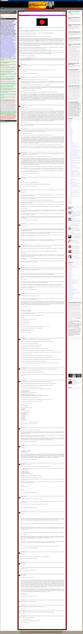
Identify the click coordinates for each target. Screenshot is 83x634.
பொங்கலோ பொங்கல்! (72, 178)
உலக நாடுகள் (69, 269)
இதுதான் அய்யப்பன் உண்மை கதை (75, 245)
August (70, 134)
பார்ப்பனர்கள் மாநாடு (72, 181)
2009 (69, 202)
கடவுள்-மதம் (69, 270)
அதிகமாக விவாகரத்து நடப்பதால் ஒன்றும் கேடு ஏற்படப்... (75, 156)
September (71, 133)
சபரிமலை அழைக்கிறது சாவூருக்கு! (73, 184)
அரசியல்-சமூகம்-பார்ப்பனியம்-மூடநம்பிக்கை (72, 267)
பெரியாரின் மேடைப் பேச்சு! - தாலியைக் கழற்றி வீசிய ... (75, 183)
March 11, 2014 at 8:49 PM (23, 624)
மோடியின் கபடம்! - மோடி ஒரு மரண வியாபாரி (74, 191)
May (70, 137)
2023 (69, 119)
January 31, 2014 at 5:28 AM (24, 549)
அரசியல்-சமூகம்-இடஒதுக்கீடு (71, 266)
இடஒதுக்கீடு (69, 268)
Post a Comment (21, 626)
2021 (69, 121)
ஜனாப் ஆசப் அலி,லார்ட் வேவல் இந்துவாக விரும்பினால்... (75, 190)
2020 (69, 122)
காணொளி (69, 273)
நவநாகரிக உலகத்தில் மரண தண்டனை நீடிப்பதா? (75, 155)
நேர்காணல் (69, 276)
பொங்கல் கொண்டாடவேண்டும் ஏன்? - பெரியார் (74, 180)
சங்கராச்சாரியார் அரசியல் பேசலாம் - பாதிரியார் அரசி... (75, 173)
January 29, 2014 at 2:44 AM (24, 102)
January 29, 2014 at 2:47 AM (24, 187)
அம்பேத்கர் (69, 264)
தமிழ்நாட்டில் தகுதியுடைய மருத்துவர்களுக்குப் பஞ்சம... (75, 174)
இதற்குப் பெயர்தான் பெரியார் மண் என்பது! (74, 153)
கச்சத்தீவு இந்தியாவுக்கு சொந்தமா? (24, 15)
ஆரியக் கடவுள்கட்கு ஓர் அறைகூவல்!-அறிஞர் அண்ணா (75, 157)
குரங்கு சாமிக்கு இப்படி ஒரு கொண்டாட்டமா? (74, 182)
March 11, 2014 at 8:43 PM (23, 613)
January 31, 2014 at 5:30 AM (24, 597)
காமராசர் (69, 274)
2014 (69, 129)
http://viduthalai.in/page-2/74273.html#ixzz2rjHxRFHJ (28, 55)
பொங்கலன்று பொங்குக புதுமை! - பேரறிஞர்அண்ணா (75, 175)
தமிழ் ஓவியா (32, 2)
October (71, 132)
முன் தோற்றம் (2, 17)
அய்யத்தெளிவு (69, 265)
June (70, 136)
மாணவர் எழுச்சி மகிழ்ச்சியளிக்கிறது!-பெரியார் (76, 235)
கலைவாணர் (69, 272)
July (70, 135)
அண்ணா (69, 263)
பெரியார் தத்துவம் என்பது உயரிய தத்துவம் (74, 196)
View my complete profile (72, 385)
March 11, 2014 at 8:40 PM (23, 608)
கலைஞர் (69, 271)
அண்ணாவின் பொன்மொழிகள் (75, 227)
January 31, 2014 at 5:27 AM (24, 509)
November (71, 131)
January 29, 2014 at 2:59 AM (24, 365)
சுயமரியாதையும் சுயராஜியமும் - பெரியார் (74, 154)
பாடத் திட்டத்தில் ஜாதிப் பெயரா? (72, 232)
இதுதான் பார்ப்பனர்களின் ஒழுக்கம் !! (73, 179)
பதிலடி (69, 277)
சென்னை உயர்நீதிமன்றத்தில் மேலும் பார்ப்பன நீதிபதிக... (75, 162)
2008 (69, 203)
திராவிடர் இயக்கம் (70, 275)
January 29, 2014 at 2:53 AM (24, 221)
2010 (69, 201)
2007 (69, 204)
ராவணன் (22, 605)
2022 (69, 120)
